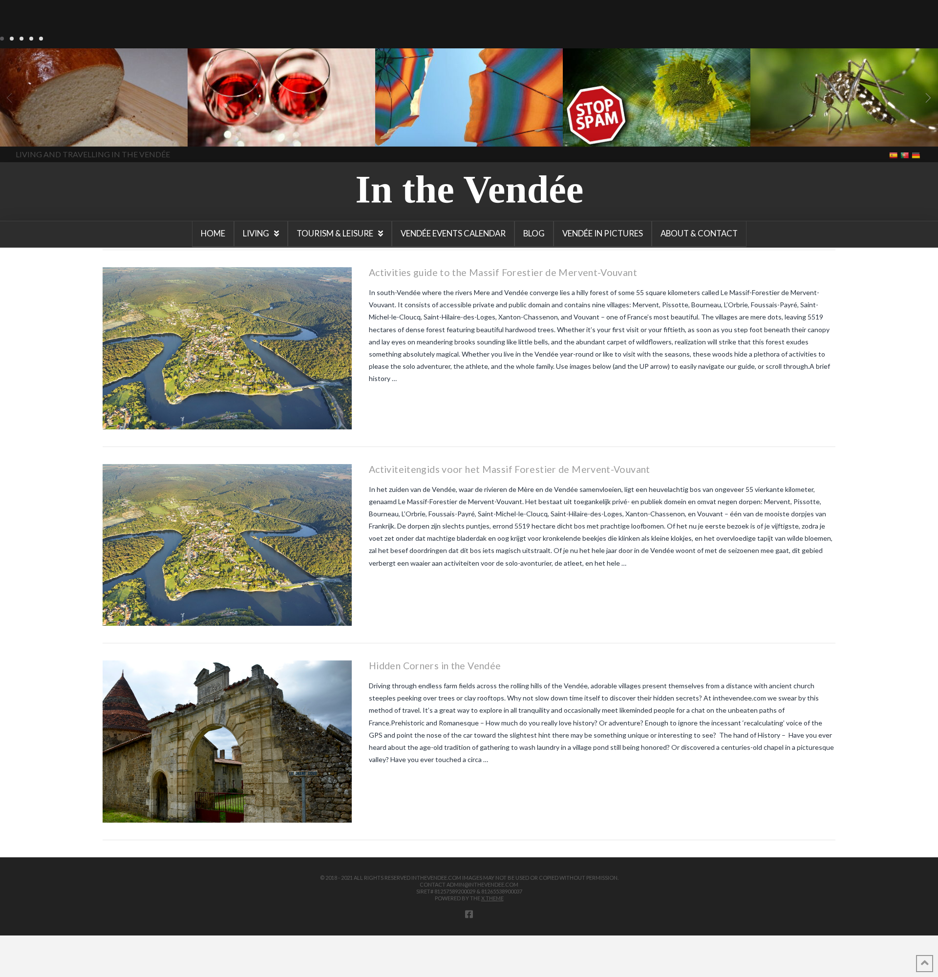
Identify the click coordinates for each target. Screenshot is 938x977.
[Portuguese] (905, 154)
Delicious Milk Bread (60, 143)
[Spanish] (894, 154)
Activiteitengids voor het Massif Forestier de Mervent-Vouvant (509, 469)
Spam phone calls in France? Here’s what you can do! (639, 131)
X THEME (492, 898)
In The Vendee (36, 132)
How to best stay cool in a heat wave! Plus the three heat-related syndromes (460, 137)
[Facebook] (469, 914)
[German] (916, 154)
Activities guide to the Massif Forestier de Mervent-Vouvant (503, 272)
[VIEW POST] (227, 348)
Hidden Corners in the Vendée (435, 665)
